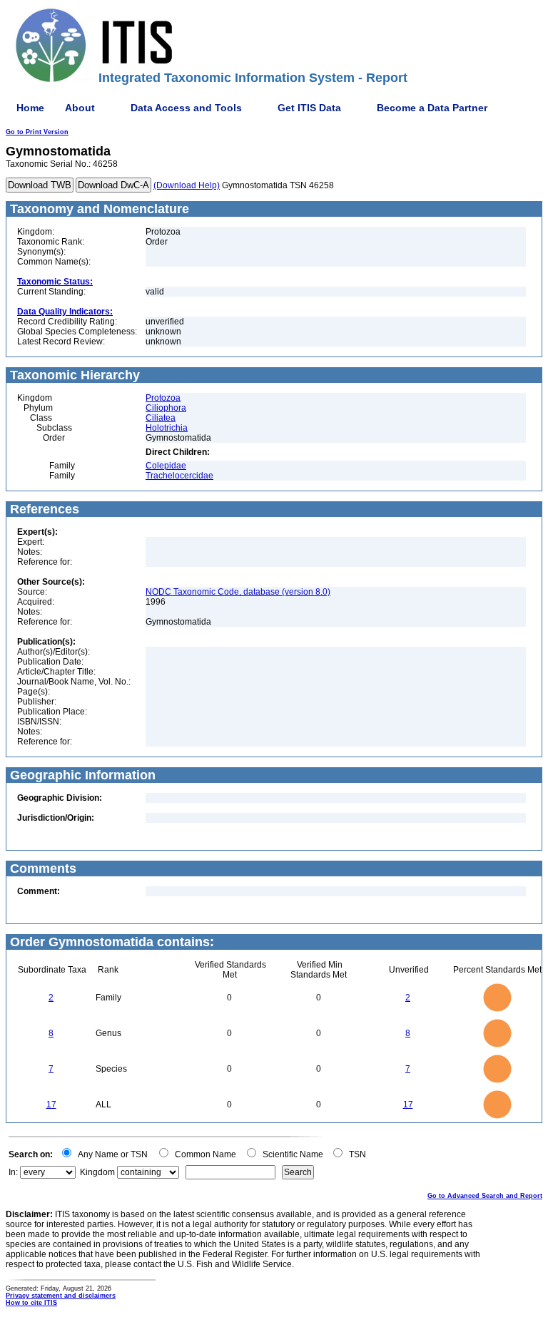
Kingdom (97, 1172)
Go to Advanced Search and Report (484, 1195)
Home (30, 107)
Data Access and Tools (186, 107)
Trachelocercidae (179, 476)
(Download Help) (186, 185)
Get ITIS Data (309, 107)
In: (13, 1172)
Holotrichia (167, 428)
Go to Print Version (37, 131)
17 (51, 1105)
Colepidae (166, 466)
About (80, 107)
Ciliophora (166, 408)
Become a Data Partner (432, 107)
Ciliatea (161, 418)
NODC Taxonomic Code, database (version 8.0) (238, 592)
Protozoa (163, 398)
